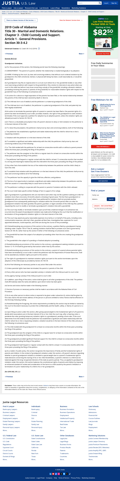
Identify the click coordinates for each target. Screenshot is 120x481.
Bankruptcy (35, 409)
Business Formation (67, 409)
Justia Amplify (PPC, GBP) (97, 450)
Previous (9, 54)
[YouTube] (53, 474)
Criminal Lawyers (9, 415)
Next (81, 54)
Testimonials (93, 456)
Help (55, 478)
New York (34, 453)
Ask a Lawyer (19, 8)
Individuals (35, 406)
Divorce (34, 415)
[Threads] (61, 474)
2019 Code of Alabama (47, 11)
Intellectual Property (67, 418)
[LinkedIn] (50, 474)
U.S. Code (6, 441)
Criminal (34, 412)
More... (5, 430)
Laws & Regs (55, 8)
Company (49, 478)
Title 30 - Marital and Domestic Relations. (67, 11)
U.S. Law (9, 11)
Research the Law (31, 8)
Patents (62, 450)
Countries (63, 456)
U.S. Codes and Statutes (20, 11)
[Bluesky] (64, 474)
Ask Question (103, 181)
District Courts (8, 453)
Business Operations (67, 412)
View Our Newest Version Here (70, 20)
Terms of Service (63, 478)
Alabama (46, 385)
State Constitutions (38, 438)
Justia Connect (30, 478)
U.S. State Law (37, 435)
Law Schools (44, 8)
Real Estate (64, 424)
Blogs (91, 424)
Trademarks (64, 453)
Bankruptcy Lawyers (10, 409)
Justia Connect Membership (98, 438)
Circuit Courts (7, 450)
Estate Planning (36, 421)
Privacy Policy (75, 478)
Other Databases (67, 435)
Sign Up (114, 3)
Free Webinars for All (101, 99)
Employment (64, 415)
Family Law (35, 424)
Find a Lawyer (7, 8)
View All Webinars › (103, 146)
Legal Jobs (63, 438)
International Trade (67, 421)
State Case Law (36, 444)
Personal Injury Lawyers (11, 427)
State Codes (35, 441)
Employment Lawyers (10, 418)
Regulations (7, 444)
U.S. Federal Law (9, 435)
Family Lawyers (8, 424)
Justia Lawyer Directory (97, 441)
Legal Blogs (64, 441)
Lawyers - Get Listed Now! (103, 206)
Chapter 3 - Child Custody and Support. (92, 11)
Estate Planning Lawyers (11, 421)
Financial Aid (93, 415)
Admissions (93, 412)
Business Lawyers (9, 412)
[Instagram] (59, 474)
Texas (33, 456)
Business (63, 406)
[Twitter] (67, 474)
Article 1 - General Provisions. (11, 13)
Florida (33, 450)
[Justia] (11, 3)
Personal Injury (36, 427)
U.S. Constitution (9, 438)
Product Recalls (65, 447)
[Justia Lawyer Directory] (69, 474)
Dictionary (92, 409)
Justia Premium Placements (98, 444)
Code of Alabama (34, 11)
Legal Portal (40, 478)
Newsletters (66, 8)
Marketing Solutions (79, 8)
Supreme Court (8, 447)
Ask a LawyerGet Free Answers (100, 170)
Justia (3, 11)
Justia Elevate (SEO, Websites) (99, 447)
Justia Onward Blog (95, 453)
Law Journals (93, 421)
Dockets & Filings (9, 456)
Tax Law (63, 427)
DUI (32, 418)
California (34, 447)
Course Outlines (94, 418)
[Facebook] (56, 474)
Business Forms (65, 444)
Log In (106, 3)
